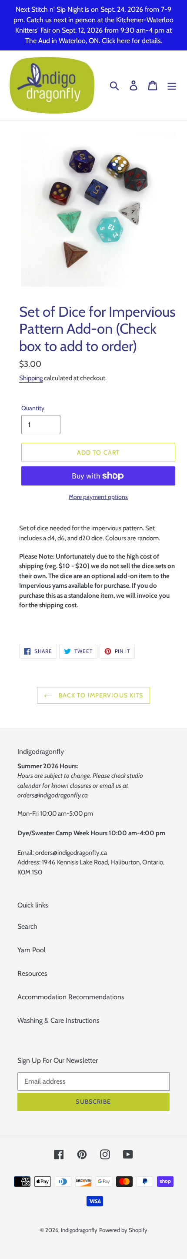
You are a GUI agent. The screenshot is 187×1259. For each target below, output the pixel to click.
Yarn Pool (31, 950)
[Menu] (171, 85)
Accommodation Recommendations (70, 997)
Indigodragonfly (79, 1229)
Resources (32, 973)
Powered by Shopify (123, 1229)
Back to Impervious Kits (100, 695)
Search (27, 926)
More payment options (98, 497)
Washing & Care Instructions (58, 1020)
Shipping (31, 378)
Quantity (32, 408)
